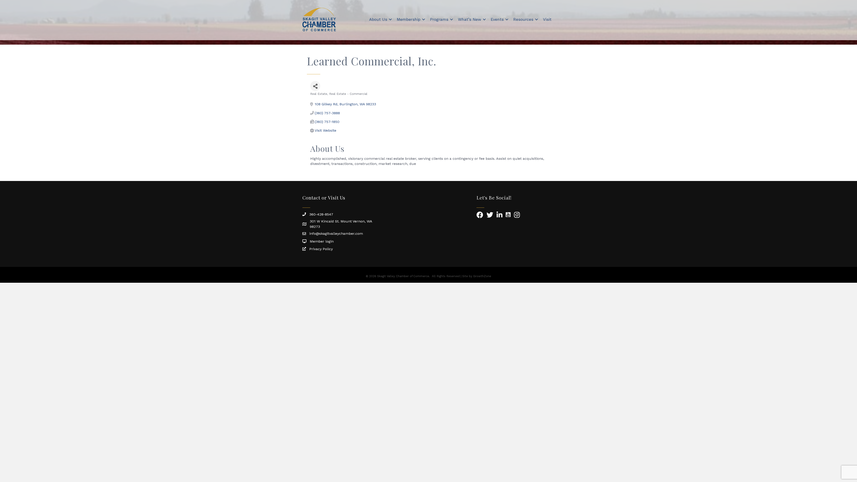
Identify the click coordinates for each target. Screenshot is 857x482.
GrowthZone (482, 276)
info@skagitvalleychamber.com (336, 233)
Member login (322, 241)
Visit (547, 19)
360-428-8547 (321, 214)
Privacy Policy (321, 249)
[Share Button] (315, 86)
